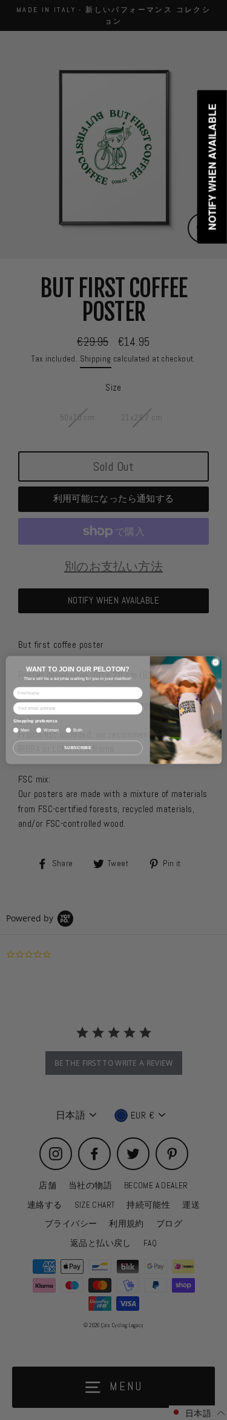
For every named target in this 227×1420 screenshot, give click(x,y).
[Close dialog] (215, 662)
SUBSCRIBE (77, 747)
